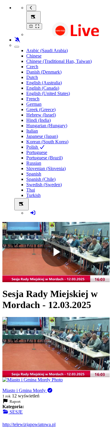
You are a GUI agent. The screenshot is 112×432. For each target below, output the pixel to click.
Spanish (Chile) (41, 179)
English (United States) (48, 93)
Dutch (32, 77)
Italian (32, 130)
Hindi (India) (38, 120)
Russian (33, 163)
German (34, 104)
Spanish (33, 173)
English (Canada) (42, 88)
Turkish (33, 195)
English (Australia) (44, 82)
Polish (32, 147)
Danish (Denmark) (44, 71)
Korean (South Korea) (47, 141)
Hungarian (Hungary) (46, 125)
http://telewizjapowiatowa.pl (29, 424)
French (32, 98)
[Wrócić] (31, 8)
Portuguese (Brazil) (44, 157)
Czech (32, 66)
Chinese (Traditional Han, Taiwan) (59, 61)
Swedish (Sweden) (44, 184)
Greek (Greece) (41, 109)
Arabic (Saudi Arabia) (47, 50)
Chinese (34, 55)
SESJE (15, 411)
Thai (30, 189)
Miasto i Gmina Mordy (24, 390)
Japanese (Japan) (42, 136)
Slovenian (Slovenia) (46, 168)
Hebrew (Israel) (41, 114)
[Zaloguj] (32, 213)
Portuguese (36, 152)
